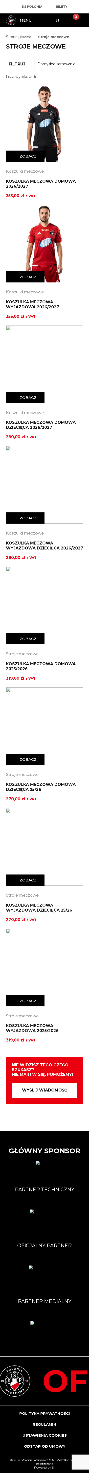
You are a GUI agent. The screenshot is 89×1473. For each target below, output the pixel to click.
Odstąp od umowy (44, 1446)
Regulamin (44, 1424)
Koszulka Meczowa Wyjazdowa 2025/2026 (32, 1028)
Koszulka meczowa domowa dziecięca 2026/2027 (41, 425)
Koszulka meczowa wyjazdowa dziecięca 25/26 (39, 908)
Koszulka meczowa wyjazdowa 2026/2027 (32, 304)
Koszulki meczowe (25, 171)
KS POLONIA (32, 6)
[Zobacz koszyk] (72, 20)
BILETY (61, 6)
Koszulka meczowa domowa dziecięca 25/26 (41, 787)
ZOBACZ (28, 156)
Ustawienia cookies (44, 1435)
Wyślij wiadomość (44, 1090)
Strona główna (18, 37)
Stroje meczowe (22, 654)
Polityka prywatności (44, 1413)
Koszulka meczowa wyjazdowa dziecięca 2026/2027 (44, 545)
